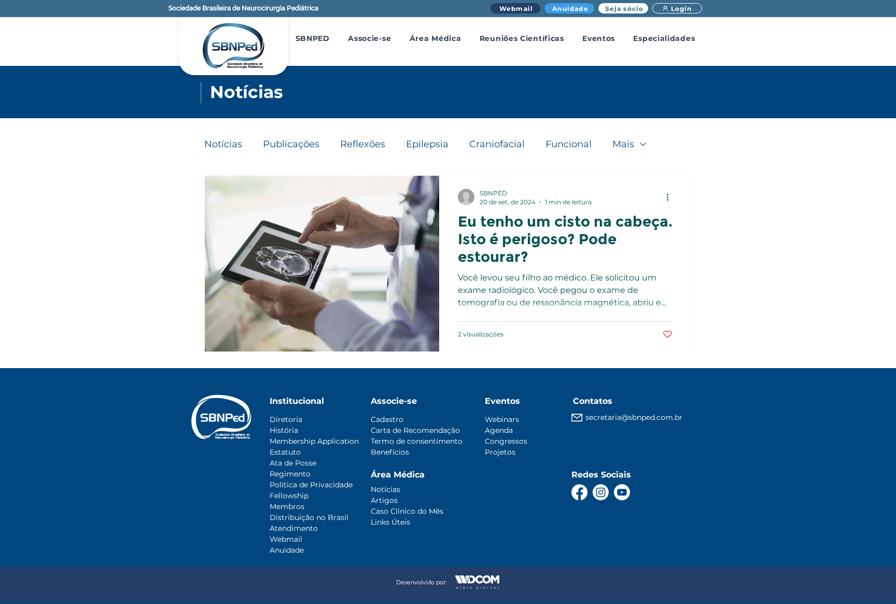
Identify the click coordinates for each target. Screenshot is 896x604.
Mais (623, 144)
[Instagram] (601, 492)
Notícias (223, 144)
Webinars (502, 419)
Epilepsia (427, 144)
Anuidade (287, 550)
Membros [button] (287, 506)
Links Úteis (390, 522)
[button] (312, 38)
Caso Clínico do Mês (407, 511)
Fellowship (289, 495)
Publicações (291, 144)
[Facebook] (579, 492)
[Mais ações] (671, 197)
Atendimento (294, 528)
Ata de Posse (293, 463)
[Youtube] (622, 492)
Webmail (286, 539)
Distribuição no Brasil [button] (309, 517)
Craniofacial (497, 144)
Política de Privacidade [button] (311, 484)
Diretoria (286, 419)
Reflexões (362, 144)
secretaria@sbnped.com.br (633, 417)
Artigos (384, 500)
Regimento (290, 474)
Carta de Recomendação (415, 430)
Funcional (568, 144)
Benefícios (390, 452)
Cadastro (387, 419)
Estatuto (285, 452)
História (284, 430)
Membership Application (314, 441)
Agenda (499, 430)
